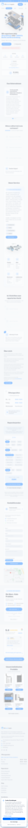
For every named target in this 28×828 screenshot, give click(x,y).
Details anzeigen (7, 816)
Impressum (19, 824)
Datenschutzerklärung (11, 824)
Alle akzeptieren (14, 818)
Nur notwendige (14, 821)
